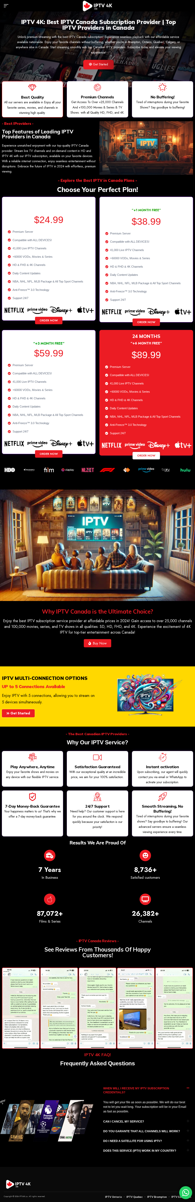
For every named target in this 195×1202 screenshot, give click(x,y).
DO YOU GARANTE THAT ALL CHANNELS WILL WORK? (141, 1131)
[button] (7, 5)
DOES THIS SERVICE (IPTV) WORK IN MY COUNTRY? (139, 1150)
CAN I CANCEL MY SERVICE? (123, 1121)
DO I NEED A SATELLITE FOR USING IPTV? (132, 1141)
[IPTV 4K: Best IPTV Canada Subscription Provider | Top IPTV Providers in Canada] (97, 5)
